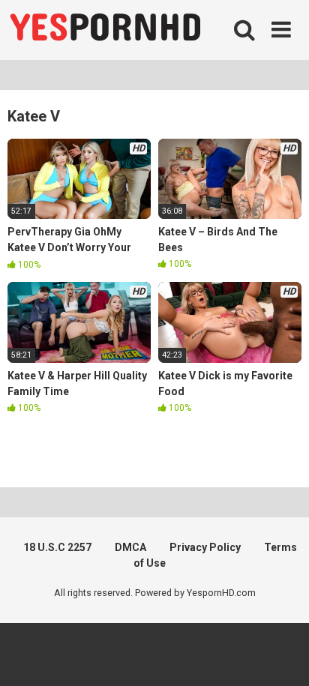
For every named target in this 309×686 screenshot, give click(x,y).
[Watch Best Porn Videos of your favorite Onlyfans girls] (105, 30)
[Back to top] (281, 655)
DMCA (130, 547)
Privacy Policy (205, 547)
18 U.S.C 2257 (57, 547)
